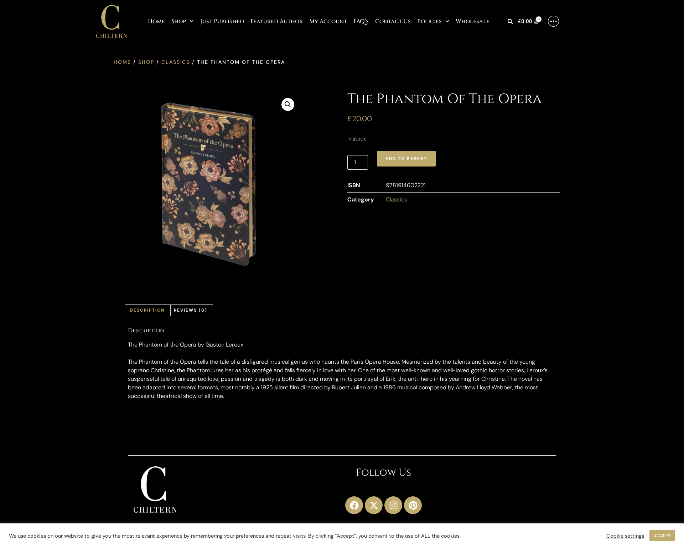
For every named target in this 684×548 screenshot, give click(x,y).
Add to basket (406, 159)
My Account (328, 21)
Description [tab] (147, 310)
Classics (175, 62)
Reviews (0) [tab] (190, 310)
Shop (178, 21)
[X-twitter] (374, 505)
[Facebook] (354, 505)
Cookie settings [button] (625, 536)
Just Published (222, 21)
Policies (429, 21)
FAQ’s (361, 21)
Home (156, 21)
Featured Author (276, 21)
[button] (510, 21)
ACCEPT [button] (662, 536)
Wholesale (472, 21)
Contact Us (393, 21)
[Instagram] (393, 505)
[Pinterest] (413, 505)
